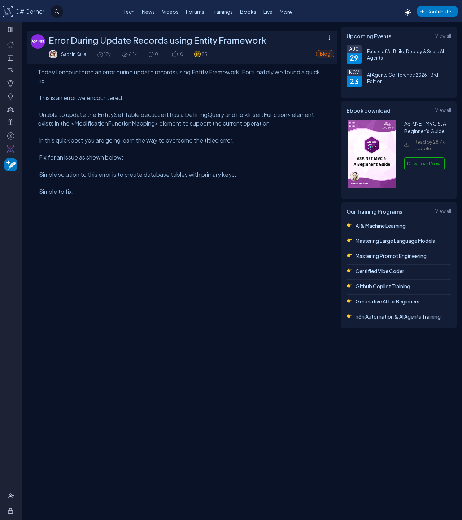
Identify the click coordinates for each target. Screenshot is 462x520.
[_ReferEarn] (12, 122)
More (286, 12)
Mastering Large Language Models (395, 240)
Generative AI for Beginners (387, 301)
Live (268, 11)
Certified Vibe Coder (380, 271)
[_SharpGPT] (12, 148)
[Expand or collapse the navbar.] (11, 29)
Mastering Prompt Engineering (391, 256)
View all (443, 36)
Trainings (222, 11)
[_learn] (12, 83)
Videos (170, 11)
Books (248, 11)
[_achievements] (12, 96)
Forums (195, 11)
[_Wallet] (12, 70)
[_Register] (12, 495)
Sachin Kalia (73, 54)
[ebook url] (371, 186)
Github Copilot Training (383, 286)
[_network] (12, 109)
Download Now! (424, 163)
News (148, 11)
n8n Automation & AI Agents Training (398, 316)
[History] (100, 54)
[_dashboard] (12, 57)
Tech (129, 11)
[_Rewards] (12, 135)
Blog (325, 54)
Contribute (438, 11)
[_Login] (12, 510)
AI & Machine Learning (381, 225)
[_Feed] (12, 44)
